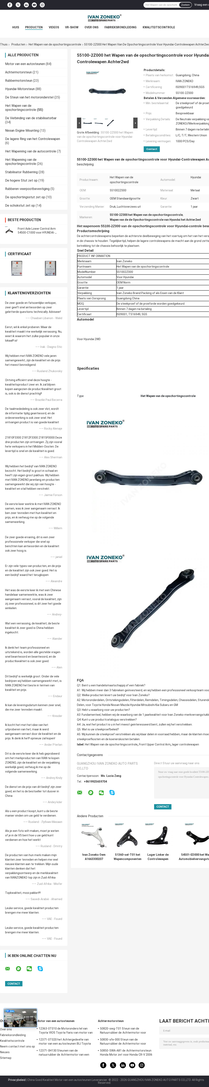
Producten (34, 27)
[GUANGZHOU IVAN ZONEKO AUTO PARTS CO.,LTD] (104, 18)
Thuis (4, 44)
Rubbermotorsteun (18, 81)
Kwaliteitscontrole (159, 27)
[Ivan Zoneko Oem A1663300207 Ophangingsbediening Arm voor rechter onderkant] (94, 836)
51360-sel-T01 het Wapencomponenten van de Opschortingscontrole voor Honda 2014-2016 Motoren (127, 857)
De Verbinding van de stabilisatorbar (31, 118)
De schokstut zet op (20, 205)
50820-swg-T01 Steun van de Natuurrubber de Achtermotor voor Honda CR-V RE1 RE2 (123, 1031)
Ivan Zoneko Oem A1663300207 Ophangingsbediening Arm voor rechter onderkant (94, 857)
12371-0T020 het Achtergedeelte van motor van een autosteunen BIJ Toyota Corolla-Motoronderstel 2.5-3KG (65, 1042)
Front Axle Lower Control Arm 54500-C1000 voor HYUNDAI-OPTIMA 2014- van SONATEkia (37, 232)
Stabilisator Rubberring (21, 172)
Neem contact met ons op (17, 1046)
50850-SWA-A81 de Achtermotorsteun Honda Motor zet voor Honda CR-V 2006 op (126, 1053)
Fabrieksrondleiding (120, 27)
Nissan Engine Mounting (22, 130)
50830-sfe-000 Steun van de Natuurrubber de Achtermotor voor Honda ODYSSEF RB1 (123, 1042)
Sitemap (5, 1057)
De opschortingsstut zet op (25, 197)
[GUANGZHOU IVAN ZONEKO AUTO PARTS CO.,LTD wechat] (32, 969)
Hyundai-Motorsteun (20, 89)
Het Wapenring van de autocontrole (30, 151)
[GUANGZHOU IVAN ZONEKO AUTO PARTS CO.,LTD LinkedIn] (26, 5)
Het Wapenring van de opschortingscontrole (21, 162)
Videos (54, 27)
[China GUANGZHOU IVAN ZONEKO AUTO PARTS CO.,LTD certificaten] (17, 268)
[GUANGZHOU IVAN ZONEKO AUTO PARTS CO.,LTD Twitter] (18, 5)
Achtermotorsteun (18, 72)
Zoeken (185, 4)
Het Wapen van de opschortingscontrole (55, 44)
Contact (151, 149)
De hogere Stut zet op (21, 180)
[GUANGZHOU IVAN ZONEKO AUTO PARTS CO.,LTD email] (10, 969)
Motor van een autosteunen (25, 64)
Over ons (91, 27)
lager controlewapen (185, 744)
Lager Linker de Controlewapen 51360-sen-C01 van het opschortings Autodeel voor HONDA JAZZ (158, 857)
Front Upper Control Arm (155, 744)
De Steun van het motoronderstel (29, 97)
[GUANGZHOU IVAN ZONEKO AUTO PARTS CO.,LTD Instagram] (42, 5)
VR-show (71, 27)
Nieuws (5, 1052)
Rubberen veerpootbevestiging (27, 189)
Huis (15, 27)
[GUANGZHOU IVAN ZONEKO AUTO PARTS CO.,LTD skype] (43, 969)
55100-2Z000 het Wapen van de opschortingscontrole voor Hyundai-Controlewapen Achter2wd (105, 137)
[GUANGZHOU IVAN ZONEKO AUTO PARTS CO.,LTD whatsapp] (21, 969)
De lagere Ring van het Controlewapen (32, 139)
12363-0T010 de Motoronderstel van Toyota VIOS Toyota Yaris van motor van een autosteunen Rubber (66, 1031)
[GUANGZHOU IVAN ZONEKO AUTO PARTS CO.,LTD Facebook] (9, 5)
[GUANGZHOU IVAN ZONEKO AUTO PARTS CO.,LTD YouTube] (34, 5)
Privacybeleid (17, 1079)
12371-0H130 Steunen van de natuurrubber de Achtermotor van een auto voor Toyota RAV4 (64, 1053)
